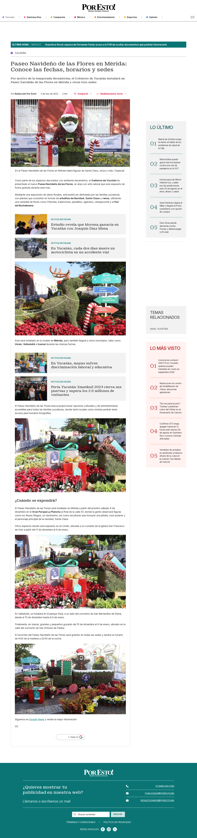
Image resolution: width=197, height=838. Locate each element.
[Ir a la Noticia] (70, 224)
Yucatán (112, 180)
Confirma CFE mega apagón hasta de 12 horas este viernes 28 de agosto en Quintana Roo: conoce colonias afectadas (171, 431)
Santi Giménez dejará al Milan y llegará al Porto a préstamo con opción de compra (171, 207)
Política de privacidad (117, 822)
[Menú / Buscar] (192, 17)
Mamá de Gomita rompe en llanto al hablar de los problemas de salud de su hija (169, 144)
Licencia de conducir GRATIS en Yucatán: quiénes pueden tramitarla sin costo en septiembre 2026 (168, 366)
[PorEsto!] (98, 8)
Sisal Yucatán (159, 329)
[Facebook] (103, 829)
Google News (36, 719)
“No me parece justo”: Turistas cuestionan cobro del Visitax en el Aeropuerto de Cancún (170, 408)
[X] (115, 829)
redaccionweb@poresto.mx (157, 800)
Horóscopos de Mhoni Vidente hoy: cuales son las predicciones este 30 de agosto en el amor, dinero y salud (170, 185)
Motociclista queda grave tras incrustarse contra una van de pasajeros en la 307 (170, 164)
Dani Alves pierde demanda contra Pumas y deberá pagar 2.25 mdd (170, 227)
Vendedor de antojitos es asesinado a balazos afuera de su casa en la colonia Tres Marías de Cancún (171, 455)
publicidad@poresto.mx (159, 793)
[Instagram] (109, 829)
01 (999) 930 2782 (165, 786)
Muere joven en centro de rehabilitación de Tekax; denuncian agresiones (170, 388)
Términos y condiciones (80, 822)
